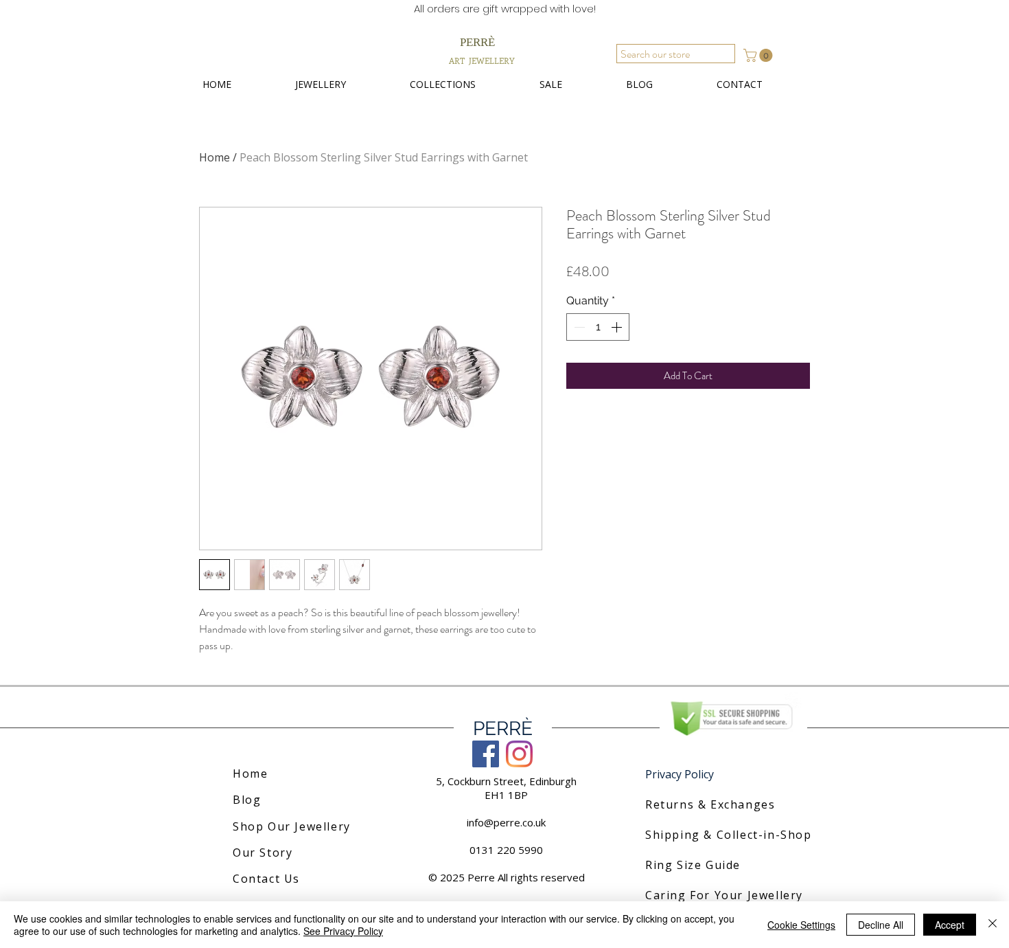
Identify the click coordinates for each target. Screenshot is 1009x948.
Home (214, 157)
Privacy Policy (679, 774)
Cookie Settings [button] (801, 925)
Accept (949, 925)
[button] (759, 55)
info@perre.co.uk (506, 822)
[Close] (992, 924)
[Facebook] (485, 754)
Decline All (880, 925)
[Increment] (617, 327)
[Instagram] (519, 754)
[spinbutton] (598, 327)
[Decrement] (578, 327)
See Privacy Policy (343, 931)
